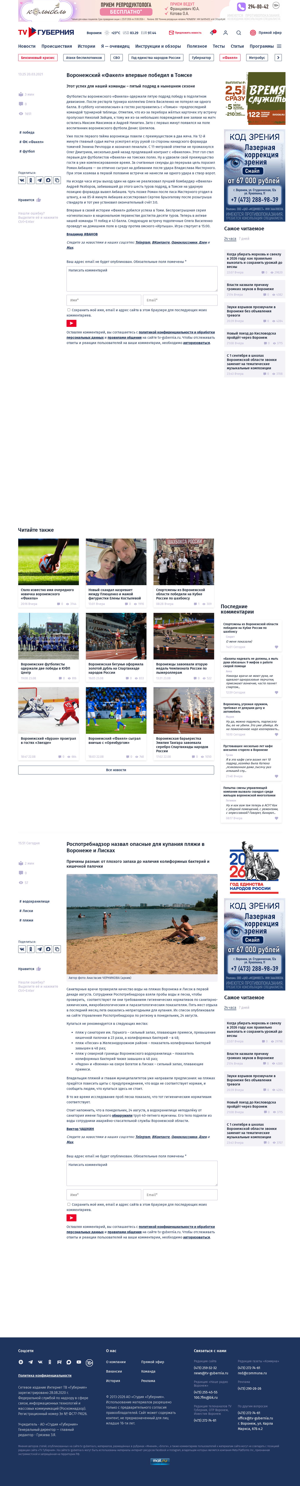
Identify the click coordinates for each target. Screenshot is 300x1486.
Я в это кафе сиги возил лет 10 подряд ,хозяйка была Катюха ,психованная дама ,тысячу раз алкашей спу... (248, 765)
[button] (278, 57)
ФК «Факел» (33, 142)
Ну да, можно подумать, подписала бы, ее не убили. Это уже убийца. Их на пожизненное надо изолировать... (252, 725)
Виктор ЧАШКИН (80, 1129)
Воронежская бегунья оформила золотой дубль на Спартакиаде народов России (116, 668)
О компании (116, 1362)
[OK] (49, 1362)
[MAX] (69, 1362)
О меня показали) (239, 641)
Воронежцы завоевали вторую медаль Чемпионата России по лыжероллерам (182, 668)
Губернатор (201, 58)
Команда (148, 1371)
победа (28, 132)
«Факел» (230, 58)
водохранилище (36, 901)
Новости (27, 46)
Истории (86, 46)
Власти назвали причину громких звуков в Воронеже (250, 287)
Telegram (142, 242)
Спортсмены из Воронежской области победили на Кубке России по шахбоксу (180, 594)
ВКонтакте (161, 242)
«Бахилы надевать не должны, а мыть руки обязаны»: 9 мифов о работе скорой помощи (250, 662)
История (113, 1381)
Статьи (237, 46)
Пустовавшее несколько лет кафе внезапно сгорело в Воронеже (248, 748)
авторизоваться (196, 343)
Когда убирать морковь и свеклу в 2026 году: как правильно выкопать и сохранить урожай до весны (254, 260)
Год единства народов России (156, 58)
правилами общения (125, 337)
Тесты (219, 46)
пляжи (28, 920)
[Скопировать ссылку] (57, 180)
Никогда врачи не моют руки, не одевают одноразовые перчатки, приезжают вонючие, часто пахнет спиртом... (251, 681)
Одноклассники (184, 242)
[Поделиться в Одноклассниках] (30, 180)
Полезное (197, 46)
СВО (116, 58)
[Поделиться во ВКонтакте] (22, 180)
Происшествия (57, 46)
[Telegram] (30, 1362)
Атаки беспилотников (84, 58)
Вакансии (114, 1371)
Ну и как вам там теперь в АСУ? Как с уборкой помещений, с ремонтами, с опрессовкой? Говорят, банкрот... (252, 809)
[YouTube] (78, 1362)
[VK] (40, 1362)
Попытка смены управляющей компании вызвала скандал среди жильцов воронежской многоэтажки (249, 791)
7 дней (244, 239)
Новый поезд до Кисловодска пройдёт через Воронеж (251, 335)
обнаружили (122, 1115)
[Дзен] (20, 1362)
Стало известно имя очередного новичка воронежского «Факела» (47, 594)
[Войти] (225, 32)
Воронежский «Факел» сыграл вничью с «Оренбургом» (115, 740)
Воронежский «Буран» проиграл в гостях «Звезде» (48, 740)
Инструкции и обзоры (158, 46)
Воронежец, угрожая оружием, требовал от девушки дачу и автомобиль (245, 708)
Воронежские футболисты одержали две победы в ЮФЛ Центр (45, 668)
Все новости (116, 770)
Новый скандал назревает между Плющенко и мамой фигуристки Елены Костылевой (115, 594)
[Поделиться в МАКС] (48, 180)
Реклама (148, 1381)
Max (70, 248)
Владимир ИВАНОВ (82, 234)
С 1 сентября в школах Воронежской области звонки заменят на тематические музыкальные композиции (252, 361)
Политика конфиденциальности (45, 1375)
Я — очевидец (115, 46)
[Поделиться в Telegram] (39, 180)
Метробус (257, 58)
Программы (262, 46)
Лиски (28, 911)
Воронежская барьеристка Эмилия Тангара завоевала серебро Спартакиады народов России (182, 744)
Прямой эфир (270, 33)
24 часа (230, 239)
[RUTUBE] (59, 1362)
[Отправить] (71, 323)
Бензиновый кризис (38, 58)
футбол (29, 151)
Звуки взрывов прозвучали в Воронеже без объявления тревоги (251, 311)
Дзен (203, 242)
